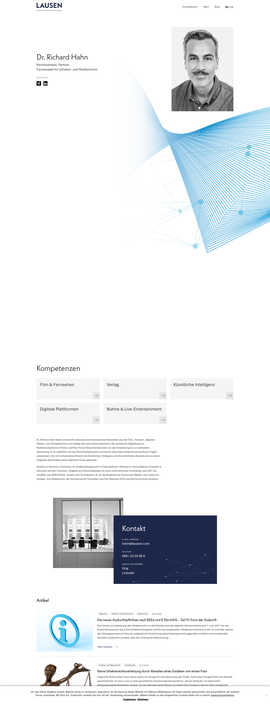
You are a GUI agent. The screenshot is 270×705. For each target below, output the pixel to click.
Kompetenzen (190, 6)
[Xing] (39, 83)
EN (231, 7)
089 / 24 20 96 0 (133, 556)
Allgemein (103, 614)
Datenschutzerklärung (222, 695)
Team (206, 6)
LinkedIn (128, 573)
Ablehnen (142, 699)
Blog (217, 6)
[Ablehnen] (266, 695)
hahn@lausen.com (135, 543)
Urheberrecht (142, 614)
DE (226, 7)
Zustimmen (129, 699)
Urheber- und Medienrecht (122, 614)
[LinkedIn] (45, 83)
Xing (125, 568)
